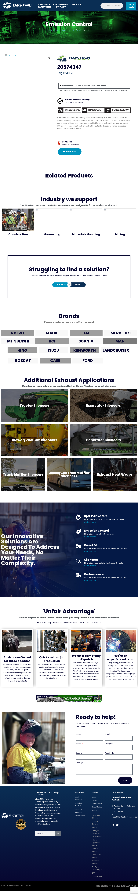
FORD (87, 360)
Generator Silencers (103, 440)
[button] (49, 4)
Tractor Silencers (35, 405)
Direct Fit (90, 545)
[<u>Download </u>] (59, 143)
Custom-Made (60, 4)
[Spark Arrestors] (78, 517)
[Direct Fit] (78, 546)
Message (79, 762)
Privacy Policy (26, 885)
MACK (52, 333)
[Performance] (78, 575)
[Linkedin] (113, 825)
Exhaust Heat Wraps (115, 474)
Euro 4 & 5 (71, 30)
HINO (22, 350)
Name (78, 734)
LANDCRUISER (116, 350)
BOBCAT (23, 360)
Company (109, 743)
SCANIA (86, 341)
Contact (61, 7)
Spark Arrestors (95, 516)
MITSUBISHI (18, 341)
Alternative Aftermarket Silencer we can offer (84, 85)
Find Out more (90, 522)
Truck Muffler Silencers (23, 474)
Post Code (109, 753)
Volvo (79, 30)
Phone (79, 743)
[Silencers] (78, 560)
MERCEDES (121, 333)
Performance (94, 574)
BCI (52, 341)
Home (50, 30)
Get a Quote (131, 5)
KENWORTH (84, 350)
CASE (55, 360)
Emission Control (69, 24)
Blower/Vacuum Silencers (34, 440)
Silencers (91, 560)
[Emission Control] (78, 531)
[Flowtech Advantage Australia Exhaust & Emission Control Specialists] (18, 5)
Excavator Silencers (103, 405)
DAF (86, 333)
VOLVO (69, 73)
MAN (120, 341)
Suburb (79, 753)
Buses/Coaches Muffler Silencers (69, 474)
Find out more (90, 551)
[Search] (58, 833)
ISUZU (53, 350)
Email (107, 734)
